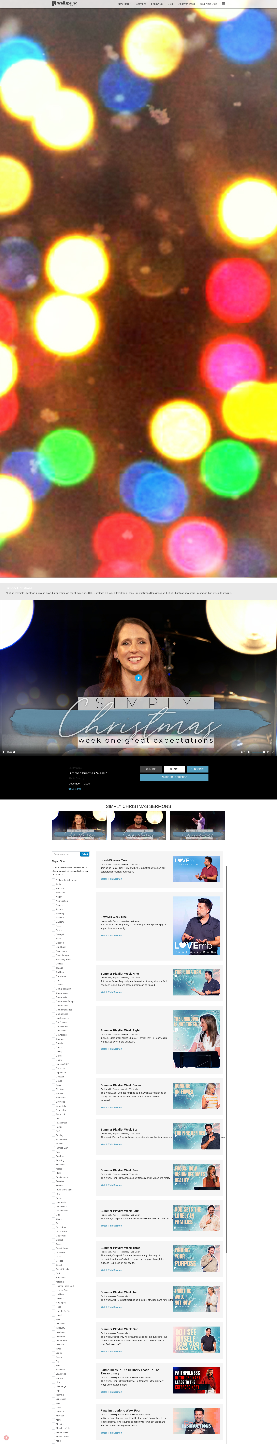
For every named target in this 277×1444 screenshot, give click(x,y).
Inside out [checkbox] (60, 1332)
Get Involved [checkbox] (62, 1210)
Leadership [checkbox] (61, 1374)
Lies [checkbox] (58, 1382)
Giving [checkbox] (59, 1219)
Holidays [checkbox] (60, 1294)
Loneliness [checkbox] (61, 1399)
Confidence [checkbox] (61, 1022)
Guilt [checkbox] (58, 1273)
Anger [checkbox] (59, 896)
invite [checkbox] (58, 1348)
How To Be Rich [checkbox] (63, 1311)
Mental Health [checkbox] (62, 1432)
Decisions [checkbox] (60, 1068)
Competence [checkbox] (62, 1014)
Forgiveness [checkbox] (62, 1177)
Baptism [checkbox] (60, 922)
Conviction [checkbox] (61, 1030)
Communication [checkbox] (63, 989)
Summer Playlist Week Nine (120, 973)
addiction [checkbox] (60, 888)
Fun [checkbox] (58, 1194)
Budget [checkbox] (59, 963)
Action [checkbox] (59, 884)
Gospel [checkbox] (59, 1240)
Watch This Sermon (111, 879)
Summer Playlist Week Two (119, 1292)
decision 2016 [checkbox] (62, 1064)
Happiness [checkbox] (61, 1277)
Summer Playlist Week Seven (121, 1085)
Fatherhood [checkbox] (61, 1139)
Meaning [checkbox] (60, 1424)
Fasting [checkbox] (59, 1135)
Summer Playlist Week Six (119, 1129)
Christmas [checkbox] (61, 976)
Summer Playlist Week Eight (120, 1030)
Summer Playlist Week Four (120, 1211)
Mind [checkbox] (58, 1441)
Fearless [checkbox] (60, 1156)
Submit (85, 854)
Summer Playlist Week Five (119, 1170)
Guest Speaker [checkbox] (63, 1269)
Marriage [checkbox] (60, 1415)
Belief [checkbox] (58, 926)
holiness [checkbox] (60, 1298)
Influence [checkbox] (60, 1323)
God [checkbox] (58, 1223)
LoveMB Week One (114, 917)
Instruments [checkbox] (61, 1340)
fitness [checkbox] (59, 1168)
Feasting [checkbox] (60, 1160)
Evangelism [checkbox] (61, 1110)
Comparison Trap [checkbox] (64, 1009)
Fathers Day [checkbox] (62, 1148)
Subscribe (198, 769)
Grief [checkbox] (58, 1256)
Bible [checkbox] (58, 938)
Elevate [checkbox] (59, 1093)
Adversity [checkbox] (60, 892)
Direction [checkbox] (60, 1076)
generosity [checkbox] (61, 1202)
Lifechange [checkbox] (61, 1386)
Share (174, 769)
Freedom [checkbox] (60, 1181)
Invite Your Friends (174, 777)
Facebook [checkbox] (60, 1114)
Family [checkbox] (59, 1127)
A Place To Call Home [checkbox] (66, 880)
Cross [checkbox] (59, 1047)
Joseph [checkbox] (59, 1357)
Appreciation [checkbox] (62, 901)
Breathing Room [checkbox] (63, 959)
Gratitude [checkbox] (60, 1252)
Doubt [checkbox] (59, 1081)
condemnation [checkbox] (62, 1018)
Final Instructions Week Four (121, 1410)
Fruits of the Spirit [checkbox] (64, 1189)
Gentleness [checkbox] (61, 1206)
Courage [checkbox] (60, 1039)
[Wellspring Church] (64, 4)
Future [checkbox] (59, 1198)
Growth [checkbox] (59, 1265)
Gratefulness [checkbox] (62, 1248)
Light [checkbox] (58, 1390)
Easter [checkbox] (59, 1085)
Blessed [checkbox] (60, 943)
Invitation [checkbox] (60, 1344)
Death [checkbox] (59, 1060)
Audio (152, 769)
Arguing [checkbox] (59, 905)
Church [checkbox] (59, 980)
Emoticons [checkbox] (61, 1097)
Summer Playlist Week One (119, 1329)
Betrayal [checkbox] (60, 934)
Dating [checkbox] (59, 1051)
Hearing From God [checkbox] (65, 1286)
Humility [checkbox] (60, 1315)
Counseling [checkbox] (61, 1035)
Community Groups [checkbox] (65, 1001)
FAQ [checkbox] (58, 1131)
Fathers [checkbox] (59, 1143)
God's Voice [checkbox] (61, 1231)
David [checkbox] (58, 1055)
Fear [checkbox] (58, 1152)
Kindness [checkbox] (60, 1369)
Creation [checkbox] (60, 1043)
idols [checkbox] (58, 1319)
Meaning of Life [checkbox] (63, 1428)
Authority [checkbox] (60, 913)
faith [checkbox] (58, 1118)
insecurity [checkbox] (60, 1328)
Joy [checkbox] (57, 1361)
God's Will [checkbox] (60, 1235)
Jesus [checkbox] (59, 1353)
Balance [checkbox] (60, 917)
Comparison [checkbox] (62, 1005)
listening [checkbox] (60, 1394)
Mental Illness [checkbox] (62, 1436)
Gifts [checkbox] (58, 1215)
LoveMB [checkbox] (60, 1411)
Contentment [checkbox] (62, 1026)
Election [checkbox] (59, 1089)
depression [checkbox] (61, 1072)
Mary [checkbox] (58, 1420)
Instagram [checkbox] (60, 1336)
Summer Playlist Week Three (120, 1247)
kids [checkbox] (58, 1365)
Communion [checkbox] (62, 993)
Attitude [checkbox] (59, 909)
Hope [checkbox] (58, 1307)
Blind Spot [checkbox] (60, 947)
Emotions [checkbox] (60, 1102)
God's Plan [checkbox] (61, 1227)
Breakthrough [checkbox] (62, 955)
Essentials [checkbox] (61, 1106)
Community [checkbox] (61, 997)
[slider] (126, 752)
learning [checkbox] (59, 1378)
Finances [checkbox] (60, 1164)
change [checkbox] (59, 968)
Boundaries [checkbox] (61, 951)
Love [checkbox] (58, 1407)
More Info (76, 789)
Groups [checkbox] (59, 1261)
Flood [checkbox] (58, 1173)
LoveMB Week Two (114, 860)
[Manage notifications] (6, 1437)
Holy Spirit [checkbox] (61, 1302)
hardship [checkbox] (60, 1281)
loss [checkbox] (58, 1403)
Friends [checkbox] (59, 1185)
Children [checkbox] (60, 972)
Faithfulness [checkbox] (61, 1122)
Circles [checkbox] (59, 984)
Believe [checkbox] (59, 930)
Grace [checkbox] (59, 1244)
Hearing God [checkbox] (62, 1290)
